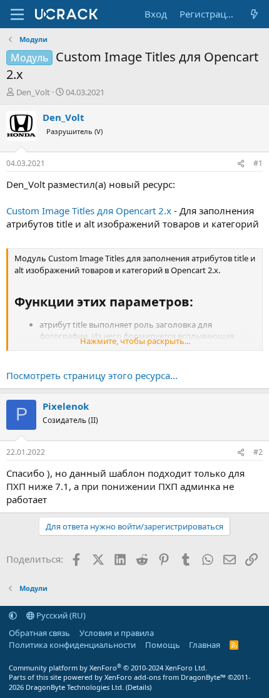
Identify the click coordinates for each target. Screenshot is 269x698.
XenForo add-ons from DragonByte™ (165, 677)
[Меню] (17, 14)
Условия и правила (116, 632)
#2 (258, 452)
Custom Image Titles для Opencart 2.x (88, 210)
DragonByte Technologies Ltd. (75, 687)
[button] (12, 615)
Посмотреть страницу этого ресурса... (92, 375)
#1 (258, 163)
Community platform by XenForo (108, 667)
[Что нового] (254, 14)
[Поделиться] (241, 164)
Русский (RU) (60, 615)
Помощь (162, 644)
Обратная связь (39, 632)
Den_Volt (33, 92)
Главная (204, 644)
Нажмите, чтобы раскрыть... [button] (135, 340)
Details (139, 687)
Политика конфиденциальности (72, 644)
